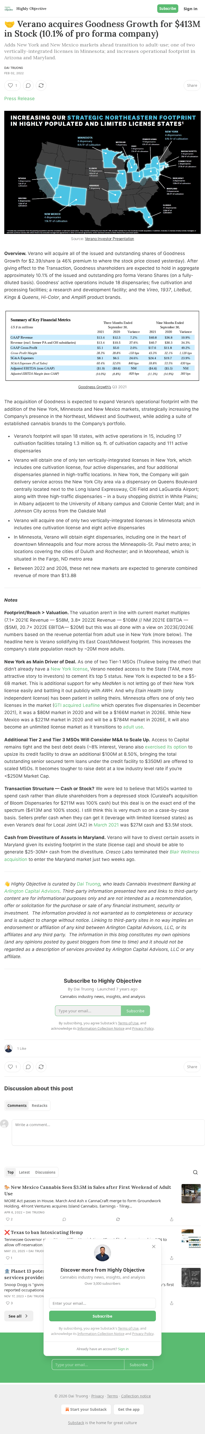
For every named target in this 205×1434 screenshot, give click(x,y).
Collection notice (136, 1395)
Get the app (129, 1409)
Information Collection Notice (100, 1333)
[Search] (195, 1172)
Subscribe (167, 8)
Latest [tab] (24, 1172)
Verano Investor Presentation (109, 238)
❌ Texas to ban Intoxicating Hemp (43, 1232)
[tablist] (27, 1105)
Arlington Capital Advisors (32, 891)
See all (15, 1316)
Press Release (19, 98)
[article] (102, 1203)
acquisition (16, 859)
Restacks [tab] (39, 1105)
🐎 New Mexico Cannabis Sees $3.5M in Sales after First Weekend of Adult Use (87, 1190)
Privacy (97, 1395)
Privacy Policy (142, 1333)
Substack (76, 1422)
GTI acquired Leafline (77, 705)
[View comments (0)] (28, 85)
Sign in (191, 8)
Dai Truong (13, 68)
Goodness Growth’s (94, 387)
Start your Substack (88, 1409)
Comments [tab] (16, 1105)
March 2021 (107, 825)
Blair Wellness (184, 852)
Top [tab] (10, 1172)
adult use (133, 727)
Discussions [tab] (45, 1172)
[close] (153, 1246)
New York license (69, 669)
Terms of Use (128, 1328)
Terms (112, 1395)
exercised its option (166, 747)
